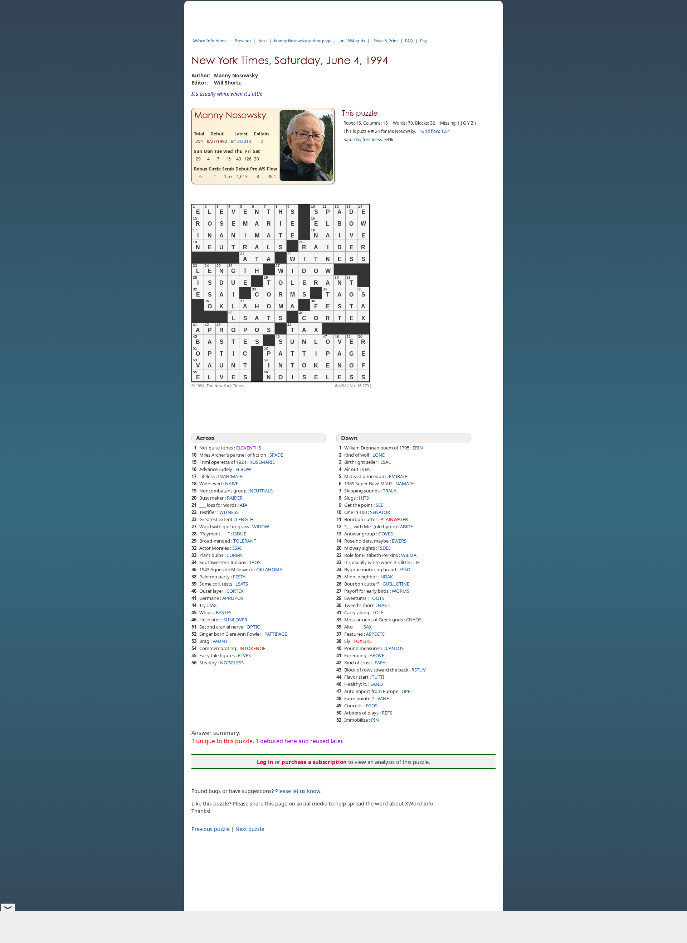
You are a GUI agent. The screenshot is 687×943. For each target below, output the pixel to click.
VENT (367, 469)
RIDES (384, 548)
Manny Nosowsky (230, 115)
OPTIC (253, 627)
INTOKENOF (252, 648)
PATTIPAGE (275, 634)
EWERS (399, 541)
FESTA (239, 576)
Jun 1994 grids (351, 40)
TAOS (254, 562)
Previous (243, 40)
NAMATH (405, 483)
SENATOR (380, 512)
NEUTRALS (261, 490)
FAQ (409, 40)
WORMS (400, 591)
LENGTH (245, 519)
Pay (423, 40)
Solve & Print (386, 40)
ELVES (244, 655)
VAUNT (220, 641)
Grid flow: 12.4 (435, 131)
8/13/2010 (241, 141)
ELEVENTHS (248, 447)
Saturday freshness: (363, 139)
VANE (383, 698)
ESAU (386, 462)
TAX (213, 605)
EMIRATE (398, 476)
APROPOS (232, 598)
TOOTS (377, 598)
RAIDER (235, 498)
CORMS (234, 555)
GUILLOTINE (396, 584)
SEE (379, 505)
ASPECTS (375, 634)
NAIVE (231, 483)
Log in (265, 761)
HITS (364, 498)
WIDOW (260, 526)
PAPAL (381, 662)
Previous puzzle (210, 828)
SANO (376, 684)
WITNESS (229, 512)
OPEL (407, 691)
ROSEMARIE (262, 462)
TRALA (389, 490)
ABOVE (377, 655)
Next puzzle (249, 828)
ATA (243, 505)
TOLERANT (244, 541)
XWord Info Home (209, 40)
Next (262, 40)
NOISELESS (232, 662)
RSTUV (418, 670)
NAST (383, 605)
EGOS (371, 705)
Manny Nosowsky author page (302, 40)
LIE (416, 562)
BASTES (224, 612)
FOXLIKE (363, 641)
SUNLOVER (235, 619)
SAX (368, 627)
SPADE (276, 455)
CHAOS (414, 619)
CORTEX (235, 591)
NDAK (386, 576)
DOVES (385, 533)
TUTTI (378, 677)
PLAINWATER (394, 519)
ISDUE (239, 533)
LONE (378, 455)
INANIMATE (230, 476)
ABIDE (406, 526)
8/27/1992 (217, 141)
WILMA (408, 555)
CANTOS (395, 648)
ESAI (237, 548)
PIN (375, 720)
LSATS (241, 584)
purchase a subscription (314, 761)
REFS (387, 712)
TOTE (378, 612)
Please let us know (297, 790)
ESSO (404, 569)
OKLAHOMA (269, 569)
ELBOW (243, 469)
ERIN (418, 447)
